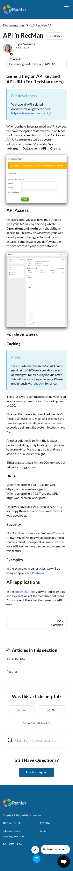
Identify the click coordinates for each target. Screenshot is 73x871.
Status (43, 830)
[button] (66, 6)
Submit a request (36, 772)
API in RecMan (16, 659)
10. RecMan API (42, 25)
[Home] (14, 9)
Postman (38, 573)
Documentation (13, 25)
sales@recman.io (12, 830)
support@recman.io (13, 836)
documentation (24, 591)
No (53, 710)
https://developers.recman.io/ (30, 113)
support (39, 383)
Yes (24, 710)
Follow (56, 35)
